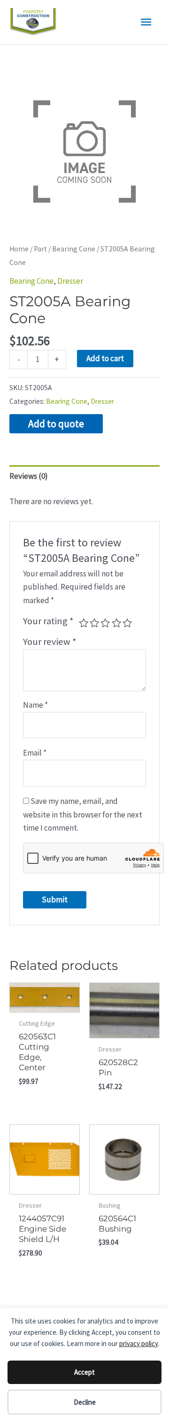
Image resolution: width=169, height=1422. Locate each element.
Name (35, 705)
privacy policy (138, 1343)
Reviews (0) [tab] (28, 476)
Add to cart (105, 358)
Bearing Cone (73, 248)
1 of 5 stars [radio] (83, 623)
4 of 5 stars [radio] (116, 623)
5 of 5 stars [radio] (127, 623)
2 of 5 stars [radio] (94, 623)
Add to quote (56, 423)
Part (40, 248)
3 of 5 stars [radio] (105, 623)
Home (19, 248)
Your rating (48, 621)
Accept (84, 1372)
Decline (85, 1402)
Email (34, 753)
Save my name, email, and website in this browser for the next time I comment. (82, 814)
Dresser (70, 281)
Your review (50, 641)
